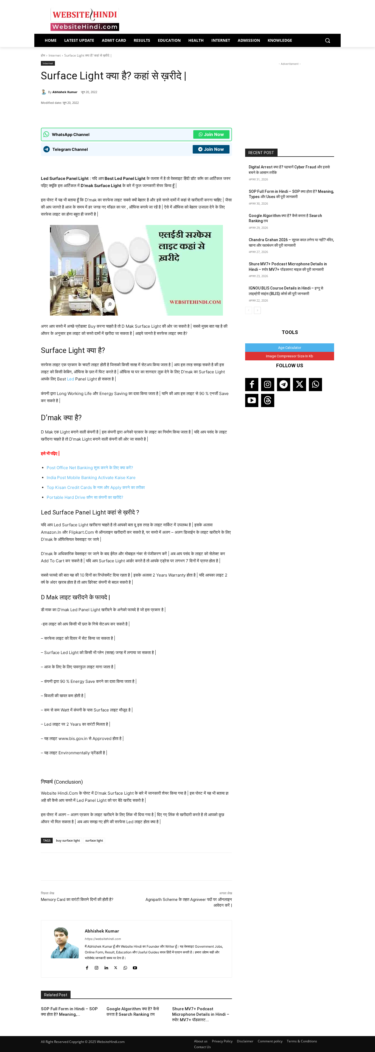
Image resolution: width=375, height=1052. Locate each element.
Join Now (214, 134)
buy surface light (68, 840)
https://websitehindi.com (103, 939)
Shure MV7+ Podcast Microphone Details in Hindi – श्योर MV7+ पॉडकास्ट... (200, 1014)
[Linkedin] (106, 967)
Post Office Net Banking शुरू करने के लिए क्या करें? (90, 467)
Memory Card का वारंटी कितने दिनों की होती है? (77, 899)
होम (43, 55)
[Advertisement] (289, 101)
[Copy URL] (119, 113)
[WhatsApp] (81, 113)
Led (70, 379)
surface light (94, 840)
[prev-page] (248, 310)
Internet (55, 55)
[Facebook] (94, 113)
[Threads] (267, 400)
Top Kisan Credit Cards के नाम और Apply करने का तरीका (96, 487)
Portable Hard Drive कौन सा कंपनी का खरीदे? (85, 497)
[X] (107, 113)
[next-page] (257, 310)
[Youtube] (135, 967)
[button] (327, 40)
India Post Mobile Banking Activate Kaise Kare (91, 477)
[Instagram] (96, 967)
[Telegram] (283, 384)
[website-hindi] (85, 19)
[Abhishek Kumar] (44, 92)
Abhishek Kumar (64, 92)
